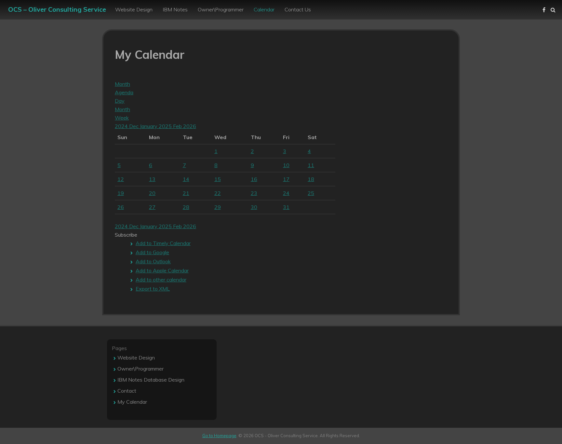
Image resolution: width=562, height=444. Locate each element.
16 (254, 179)
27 (152, 207)
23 (254, 193)
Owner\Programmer (221, 9)
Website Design (134, 9)
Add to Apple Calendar (162, 270)
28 (186, 207)
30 (254, 207)
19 (120, 193)
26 (120, 207)
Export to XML (153, 288)
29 (217, 207)
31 (286, 207)
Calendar (264, 9)
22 (217, 193)
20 (152, 193)
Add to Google (152, 252)
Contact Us (298, 9)
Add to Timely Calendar (163, 243)
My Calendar (132, 401)
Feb (178, 126)
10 (286, 165)
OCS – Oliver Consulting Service (57, 9)
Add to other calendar (161, 279)
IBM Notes (175, 9)
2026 (189, 126)
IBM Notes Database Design (150, 379)
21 (186, 193)
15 (217, 179)
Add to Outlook (153, 261)
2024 (122, 126)
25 (311, 193)
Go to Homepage (219, 435)
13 (152, 179)
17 (286, 179)
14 (186, 179)
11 (311, 165)
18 (311, 179)
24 (286, 193)
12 (120, 179)
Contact (126, 390)
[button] (126, 234)
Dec (134, 126)
